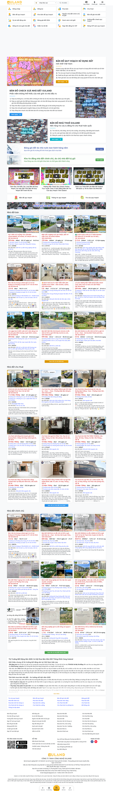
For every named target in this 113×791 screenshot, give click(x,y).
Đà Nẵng (59, 396)
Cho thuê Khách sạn (87, 731)
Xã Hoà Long (13, 589)
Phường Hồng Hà (81, 487)
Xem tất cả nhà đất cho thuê (56, 505)
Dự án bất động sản (37, 716)
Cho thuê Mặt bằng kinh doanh (90, 734)
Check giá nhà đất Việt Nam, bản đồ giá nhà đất (56, 205)
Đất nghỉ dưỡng (97, 247)
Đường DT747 (13, 338)
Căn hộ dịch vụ (20, 297)
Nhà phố (52, 299)
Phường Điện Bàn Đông (49, 396)
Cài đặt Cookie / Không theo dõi (40, 746)
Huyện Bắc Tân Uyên (30, 342)
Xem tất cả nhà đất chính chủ (56, 652)
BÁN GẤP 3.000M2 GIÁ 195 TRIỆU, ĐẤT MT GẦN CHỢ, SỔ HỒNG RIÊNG (55, 235)
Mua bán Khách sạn (62, 731)
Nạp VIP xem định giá (13, 731)
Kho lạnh (51, 402)
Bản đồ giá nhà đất (12, 723)
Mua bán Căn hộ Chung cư (64, 721)
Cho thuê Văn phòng (87, 723)
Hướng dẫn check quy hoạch (15, 718)
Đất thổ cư (19, 247)
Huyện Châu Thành (55, 542)
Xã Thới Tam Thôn (15, 636)
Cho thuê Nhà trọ (87, 728)
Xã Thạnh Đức (80, 540)
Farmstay (77, 252)
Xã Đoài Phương (81, 242)
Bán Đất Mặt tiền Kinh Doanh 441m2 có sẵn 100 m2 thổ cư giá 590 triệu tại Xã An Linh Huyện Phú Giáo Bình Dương (55, 332)
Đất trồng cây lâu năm (88, 250)
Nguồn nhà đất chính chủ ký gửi (40, 718)
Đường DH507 (47, 338)
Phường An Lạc (21, 396)
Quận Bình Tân (31, 398)
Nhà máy (52, 400)
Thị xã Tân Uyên (100, 290)
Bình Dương (32, 244)
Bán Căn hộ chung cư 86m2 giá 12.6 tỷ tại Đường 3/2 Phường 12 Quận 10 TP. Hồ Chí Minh (23, 283)
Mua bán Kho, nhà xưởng (64, 723)
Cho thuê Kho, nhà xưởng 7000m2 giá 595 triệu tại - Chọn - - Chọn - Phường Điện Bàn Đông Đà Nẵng (56, 390)
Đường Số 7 (13, 396)
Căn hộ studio (29, 297)
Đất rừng (97, 250)
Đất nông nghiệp (27, 247)
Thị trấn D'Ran (80, 589)
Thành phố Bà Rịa (22, 589)
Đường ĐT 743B (80, 290)
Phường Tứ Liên (80, 489)
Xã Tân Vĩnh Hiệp (90, 290)
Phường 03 (57, 293)
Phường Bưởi (56, 445)
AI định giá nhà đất (12, 728)
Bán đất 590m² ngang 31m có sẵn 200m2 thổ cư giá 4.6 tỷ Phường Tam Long (22, 581)
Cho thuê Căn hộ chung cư (89, 721)
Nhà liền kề (58, 299)
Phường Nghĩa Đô (81, 443)
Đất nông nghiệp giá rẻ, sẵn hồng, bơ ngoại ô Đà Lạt (56, 627)
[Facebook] (92, 741)
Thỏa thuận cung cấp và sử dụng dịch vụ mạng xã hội (71, 741)
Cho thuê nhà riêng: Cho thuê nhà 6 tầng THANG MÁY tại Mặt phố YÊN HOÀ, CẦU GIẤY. (23, 480)
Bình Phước (66, 244)
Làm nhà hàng (97, 297)
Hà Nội (88, 242)
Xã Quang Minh (24, 443)
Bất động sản (35, 713)
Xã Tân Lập (21, 342)
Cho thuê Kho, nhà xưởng (89, 726)
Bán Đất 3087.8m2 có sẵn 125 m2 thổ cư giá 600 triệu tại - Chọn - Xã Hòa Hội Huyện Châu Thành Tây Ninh (56, 534)
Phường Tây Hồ (57, 443)
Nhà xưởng (58, 400)
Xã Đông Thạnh (14, 634)
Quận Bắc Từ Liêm (59, 489)
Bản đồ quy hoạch (12, 713)
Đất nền (89, 249)
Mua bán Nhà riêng (62, 716)
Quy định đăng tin (62, 749)
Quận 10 (24, 292)
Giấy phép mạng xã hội (63, 744)
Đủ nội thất (88, 594)
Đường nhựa (86, 295)
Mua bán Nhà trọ (61, 728)
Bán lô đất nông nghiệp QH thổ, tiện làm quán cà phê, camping (56, 581)
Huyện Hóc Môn (24, 636)
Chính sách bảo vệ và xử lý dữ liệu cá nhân (43, 743)
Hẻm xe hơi (86, 593)
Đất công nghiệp (87, 547)
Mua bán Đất (60, 718)
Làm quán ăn (58, 597)
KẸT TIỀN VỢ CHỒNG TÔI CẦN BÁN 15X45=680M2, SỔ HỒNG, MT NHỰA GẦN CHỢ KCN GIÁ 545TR (23, 235)
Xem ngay (100, 149)
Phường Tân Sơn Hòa (59, 290)
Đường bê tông (54, 596)
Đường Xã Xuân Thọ (48, 587)
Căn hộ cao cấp (20, 405)
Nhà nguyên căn (87, 400)
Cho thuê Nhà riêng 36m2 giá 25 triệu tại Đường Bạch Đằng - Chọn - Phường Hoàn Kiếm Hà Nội (90, 390)
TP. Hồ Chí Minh (23, 242)
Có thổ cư (80, 297)
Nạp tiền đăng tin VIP (38, 723)
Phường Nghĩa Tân (81, 445)
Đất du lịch (78, 250)
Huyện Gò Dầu (89, 542)
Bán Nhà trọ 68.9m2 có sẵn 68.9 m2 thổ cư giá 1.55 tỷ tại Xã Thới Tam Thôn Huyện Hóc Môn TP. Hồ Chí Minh (22, 628)
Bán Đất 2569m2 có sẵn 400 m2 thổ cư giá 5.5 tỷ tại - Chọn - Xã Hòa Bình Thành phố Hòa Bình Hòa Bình (89, 332)
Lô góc (53, 599)
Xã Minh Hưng (47, 244)
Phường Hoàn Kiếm (81, 396)
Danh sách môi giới (37, 726)
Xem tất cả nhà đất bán (56, 361)
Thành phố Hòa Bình (89, 340)
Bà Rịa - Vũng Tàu (33, 589)
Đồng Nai (57, 242)
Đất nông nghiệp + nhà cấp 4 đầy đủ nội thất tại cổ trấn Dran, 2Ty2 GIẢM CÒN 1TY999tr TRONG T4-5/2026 (89, 581)
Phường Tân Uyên (23, 338)
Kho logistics (45, 402)
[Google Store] (21, 747)
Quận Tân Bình (64, 293)
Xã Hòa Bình (79, 340)
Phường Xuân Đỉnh (48, 487)
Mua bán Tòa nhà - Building (64, 726)
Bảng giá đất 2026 (12, 726)
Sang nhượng (66, 597)
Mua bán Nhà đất (62, 713)
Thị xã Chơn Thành (57, 244)
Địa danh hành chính (37, 728)
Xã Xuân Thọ (58, 591)
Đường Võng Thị (47, 443)
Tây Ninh (52, 540)
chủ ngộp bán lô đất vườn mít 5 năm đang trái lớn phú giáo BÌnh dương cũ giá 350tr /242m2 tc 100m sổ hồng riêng (23, 332)
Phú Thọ (88, 338)
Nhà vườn (81, 594)
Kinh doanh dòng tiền (96, 295)
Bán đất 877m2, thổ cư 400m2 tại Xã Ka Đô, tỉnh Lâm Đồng (89, 627)
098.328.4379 (69, 772)
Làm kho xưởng (82, 641)
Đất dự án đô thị (97, 547)
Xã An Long (54, 338)
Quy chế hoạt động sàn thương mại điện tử (69, 739)
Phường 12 (19, 292)
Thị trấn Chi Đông (25, 445)
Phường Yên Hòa (14, 487)
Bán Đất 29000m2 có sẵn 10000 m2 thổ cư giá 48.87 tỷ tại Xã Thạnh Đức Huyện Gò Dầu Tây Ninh (89, 534)
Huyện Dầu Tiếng (23, 244)
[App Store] (21, 742)
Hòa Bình (98, 340)
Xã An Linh (54, 340)
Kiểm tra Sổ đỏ (36, 731)
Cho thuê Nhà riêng (87, 716)
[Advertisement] (56, 43)
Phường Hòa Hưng (21, 290)
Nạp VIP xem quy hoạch (13, 721)
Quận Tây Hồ (63, 445)
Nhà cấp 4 (64, 299)
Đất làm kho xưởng (97, 249)
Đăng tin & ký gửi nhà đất (39, 721)
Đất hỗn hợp (86, 546)
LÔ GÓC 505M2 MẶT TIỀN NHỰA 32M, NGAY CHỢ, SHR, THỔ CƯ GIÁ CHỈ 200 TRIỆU (89, 283)
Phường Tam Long (15, 587)
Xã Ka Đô (79, 634)
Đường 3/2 (13, 290)
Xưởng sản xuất (59, 402)
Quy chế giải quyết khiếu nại (64, 746)
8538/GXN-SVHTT (60, 765)
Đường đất (61, 596)
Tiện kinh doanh (88, 297)
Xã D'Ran (79, 587)
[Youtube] (95, 741)
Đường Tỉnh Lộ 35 (14, 443)
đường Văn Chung (48, 290)
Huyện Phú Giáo (62, 340)
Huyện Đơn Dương (90, 589)
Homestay (95, 594)
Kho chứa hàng (66, 400)
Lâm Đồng (44, 589)
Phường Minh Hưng (48, 242)
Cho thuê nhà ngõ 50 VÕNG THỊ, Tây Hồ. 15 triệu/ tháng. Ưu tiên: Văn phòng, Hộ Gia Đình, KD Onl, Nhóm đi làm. (56, 437)
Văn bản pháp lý (36, 749)
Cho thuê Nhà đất (87, 713)
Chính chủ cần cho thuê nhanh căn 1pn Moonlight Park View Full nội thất (20, 390)
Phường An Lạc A (21, 398)
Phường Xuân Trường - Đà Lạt (63, 587)
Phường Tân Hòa (81, 338)
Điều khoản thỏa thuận (38, 741)
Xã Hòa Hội (46, 540)
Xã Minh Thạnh (14, 242)
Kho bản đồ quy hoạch (13, 716)
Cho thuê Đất (85, 718)
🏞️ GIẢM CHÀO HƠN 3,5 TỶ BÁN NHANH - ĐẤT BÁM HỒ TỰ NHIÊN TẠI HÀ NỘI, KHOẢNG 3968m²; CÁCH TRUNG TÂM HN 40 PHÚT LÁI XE (89, 235)
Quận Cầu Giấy (91, 445)
